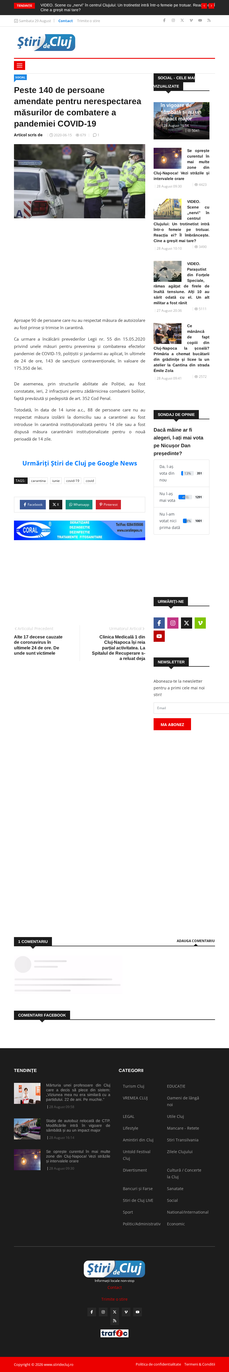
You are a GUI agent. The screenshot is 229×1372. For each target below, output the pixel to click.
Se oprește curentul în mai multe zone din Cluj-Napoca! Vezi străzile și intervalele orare (181, 164)
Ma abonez (172, 724)
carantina (38, 480)
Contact (65, 20)
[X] (182, 20)
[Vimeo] (191, 20)
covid (90, 480)
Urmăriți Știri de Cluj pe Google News (79, 463)
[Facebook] (165, 20)
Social (20, 77)
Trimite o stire (88, 20)
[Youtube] (200, 20)
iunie (56, 480)
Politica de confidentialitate (158, 1364)
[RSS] (209, 20)
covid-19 (72, 480)
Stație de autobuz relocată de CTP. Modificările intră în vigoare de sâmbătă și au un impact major (78, 1125)
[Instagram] (173, 20)
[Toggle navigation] (19, 65)
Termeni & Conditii (199, 1364)
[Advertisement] (79, 266)
